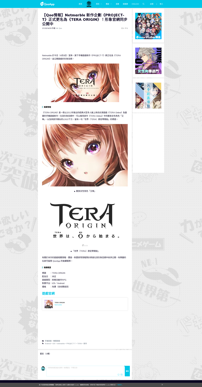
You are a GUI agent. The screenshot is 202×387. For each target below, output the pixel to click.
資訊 (97, 4)
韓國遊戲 (56, 341)
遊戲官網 (48, 293)
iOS (53, 343)
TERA (79, 343)
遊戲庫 (125, 4)
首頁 (80, 4)
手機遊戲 (48, 341)
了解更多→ (120, 385)
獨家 (107, 4)
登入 (161, 4)
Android (48, 343)
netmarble (61, 343)
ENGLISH (135, 4)
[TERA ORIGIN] (85, 304)
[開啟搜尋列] (143, 4)
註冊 (151, 4)
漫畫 (117, 4)
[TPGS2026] (89, 4)
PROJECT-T (71, 343)
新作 (85, 343)
